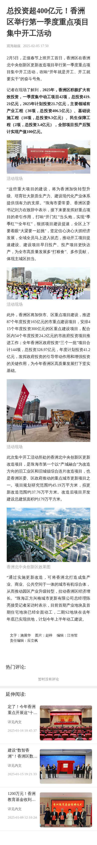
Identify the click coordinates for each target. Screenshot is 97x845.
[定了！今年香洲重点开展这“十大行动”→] (66, 722)
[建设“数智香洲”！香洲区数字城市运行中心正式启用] (66, 766)
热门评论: (16, 667)
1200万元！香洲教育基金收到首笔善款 (22, 797)
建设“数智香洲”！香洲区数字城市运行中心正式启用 (22, 753)
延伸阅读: (16, 694)
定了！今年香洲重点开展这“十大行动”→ (22, 710)
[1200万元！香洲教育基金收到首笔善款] (66, 809)
